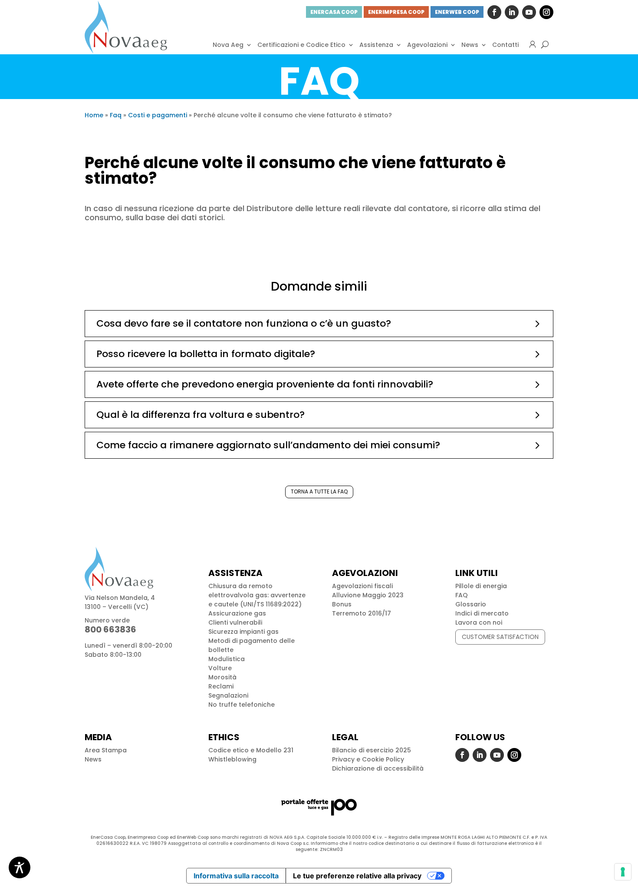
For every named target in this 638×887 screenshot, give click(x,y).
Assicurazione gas (237, 613)
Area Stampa (106, 750)
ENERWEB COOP (457, 12)
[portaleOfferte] (319, 807)
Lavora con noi (478, 622)
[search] (545, 45)
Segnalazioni (228, 695)
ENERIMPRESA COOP (396, 12)
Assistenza (376, 44)
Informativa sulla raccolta (236, 875)
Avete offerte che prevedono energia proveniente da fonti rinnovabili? (264, 384)
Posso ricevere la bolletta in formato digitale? (205, 354)
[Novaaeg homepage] (126, 27)
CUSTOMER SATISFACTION (500, 636)
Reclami (220, 686)
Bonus (342, 604)
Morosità (222, 677)
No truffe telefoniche (241, 704)
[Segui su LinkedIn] (512, 12)
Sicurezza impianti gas (243, 631)
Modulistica (226, 659)
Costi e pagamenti (157, 115)
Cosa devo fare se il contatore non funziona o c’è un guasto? (243, 323)
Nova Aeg (228, 44)
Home (94, 115)
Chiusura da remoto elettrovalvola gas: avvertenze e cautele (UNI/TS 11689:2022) (257, 595)
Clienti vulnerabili (235, 622)
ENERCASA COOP (334, 12)
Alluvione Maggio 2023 (368, 595)
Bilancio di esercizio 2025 (371, 750)
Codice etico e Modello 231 (250, 750)
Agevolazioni (427, 44)
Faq (116, 115)
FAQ (461, 595)
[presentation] (623, 872)
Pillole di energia (481, 586)
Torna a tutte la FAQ (319, 491)
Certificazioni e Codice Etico (301, 44)
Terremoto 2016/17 (361, 613)
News (469, 44)
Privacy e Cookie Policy (368, 759)
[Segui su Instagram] (546, 12)
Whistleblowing (232, 759)
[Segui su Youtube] (529, 12)
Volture (220, 668)
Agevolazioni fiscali (362, 586)
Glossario (470, 604)
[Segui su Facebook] (494, 12)
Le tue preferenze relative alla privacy (357, 875)
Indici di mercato (482, 613)
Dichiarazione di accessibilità (378, 768)
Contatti (505, 44)
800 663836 (110, 629)
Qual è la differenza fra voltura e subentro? (200, 414)
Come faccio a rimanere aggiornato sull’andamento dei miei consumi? (268, 445)
